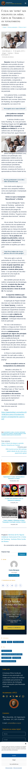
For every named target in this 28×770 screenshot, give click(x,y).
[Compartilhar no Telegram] (11, 585)
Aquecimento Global (9, 432)
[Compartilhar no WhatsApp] (16, 585)
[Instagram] (7, 696)
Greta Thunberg (16, 657)
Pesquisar (22, 554)
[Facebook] (4, 696)
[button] (25, 743)
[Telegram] (10, 696)
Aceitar (14, 755)
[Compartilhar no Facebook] (3, 585)
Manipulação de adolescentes (13, 434)
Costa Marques (6, 51)
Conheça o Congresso (14, 627)
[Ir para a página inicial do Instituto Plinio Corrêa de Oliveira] (14, 703)
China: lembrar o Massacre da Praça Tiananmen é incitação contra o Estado (14, 521)
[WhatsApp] (23, 696)
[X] (13, 696)
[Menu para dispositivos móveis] (25, 3)
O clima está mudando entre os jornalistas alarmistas (14, 499)
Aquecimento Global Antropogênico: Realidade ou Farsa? (14, 477)
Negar (14, 760)
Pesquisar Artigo (5, 552)
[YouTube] (17, 696)
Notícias (10, 53)
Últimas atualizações (18, 641)
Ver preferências (14, 764)
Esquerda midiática (18, 433)
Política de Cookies (9, 767)
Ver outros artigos (14, 575)
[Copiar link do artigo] (20, 585)
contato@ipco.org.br (14, 723)
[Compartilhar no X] (7, 585)
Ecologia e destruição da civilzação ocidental (12, 654)
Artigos (4, 53)
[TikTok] (20, 696)
